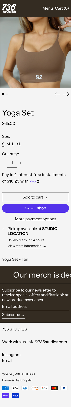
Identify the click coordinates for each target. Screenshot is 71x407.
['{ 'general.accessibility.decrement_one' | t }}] (3, 163)
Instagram (11, 354)
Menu (47, 8)
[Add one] (20, 163)
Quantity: (10, 154)
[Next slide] (66, 94)
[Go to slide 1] (3, 94)
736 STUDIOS (14, 329)
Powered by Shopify (17, 380)
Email (7, 360)
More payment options (35, 219)
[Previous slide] (57, 94)
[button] (62, 8)
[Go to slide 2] (7, 94)
